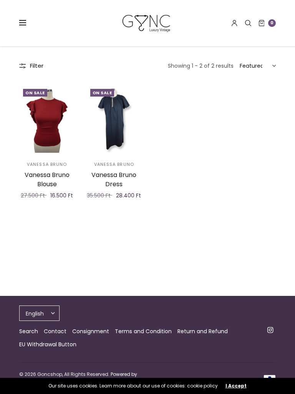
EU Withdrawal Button (47, 344)
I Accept (236, 386)
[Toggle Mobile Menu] (27, 23)
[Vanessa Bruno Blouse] (47, 119)
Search (28, 331)
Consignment (90, 331)
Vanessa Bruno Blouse (47, 179)
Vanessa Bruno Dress (113, 179)
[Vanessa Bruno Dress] (114, 119)
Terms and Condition (143, 331)
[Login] (234, 23)
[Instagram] (270, 330)
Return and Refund (202, 331)
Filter (36, 66)
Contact (55, 331)
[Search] (248, 23)
